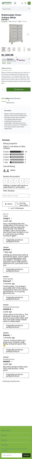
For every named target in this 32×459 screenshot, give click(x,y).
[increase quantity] (5, 88)
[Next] (28, 34)
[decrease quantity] (5, 90)
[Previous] (3, 34)
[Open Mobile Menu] (29, 3)
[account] (22, 3)
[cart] (25, 3)
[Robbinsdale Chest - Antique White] (16, 34)
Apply (4, 63)
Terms (9, 63)
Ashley (5, 21)
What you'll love (6, 68)
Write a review (19, 19)
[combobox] (16, 9)
